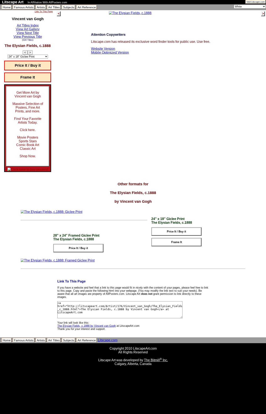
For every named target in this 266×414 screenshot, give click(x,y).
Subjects (68, 7)
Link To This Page (44, 11)
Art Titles (54, 7)
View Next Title (28, 33)
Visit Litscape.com (255, 2)
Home (7, 7)
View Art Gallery (27, 29)
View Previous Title (28, 36)
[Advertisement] (133, 412)
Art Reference (87, 7)
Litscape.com (107, 340)
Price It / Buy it (28, 65)
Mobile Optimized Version (110, 52)
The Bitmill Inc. (156, 360)
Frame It (27, 77)
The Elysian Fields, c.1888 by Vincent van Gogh (86, 325)
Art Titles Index (28, 25)
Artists (41, 7)
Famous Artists (23, 7)
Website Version (103, 48)
